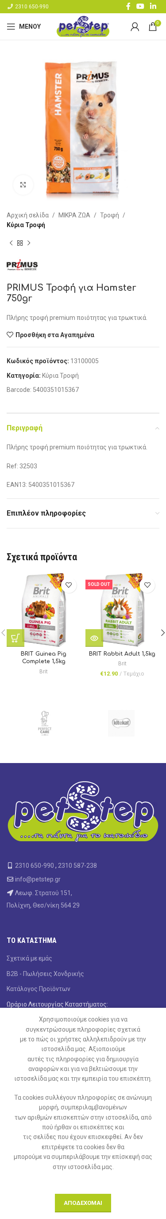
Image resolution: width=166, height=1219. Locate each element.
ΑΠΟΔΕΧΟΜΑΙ (83, 1203)
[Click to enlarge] (23, 185)
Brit (43, 671)
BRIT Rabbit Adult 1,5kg (122, 654)
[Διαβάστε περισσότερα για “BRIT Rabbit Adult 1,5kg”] (94, 638)
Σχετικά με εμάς (29, 958)
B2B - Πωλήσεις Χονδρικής (45, 973)
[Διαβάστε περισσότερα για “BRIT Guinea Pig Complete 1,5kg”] (15, 638)
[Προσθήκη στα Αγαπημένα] (69, 585)
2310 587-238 (77, 865)
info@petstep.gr (38, 879)
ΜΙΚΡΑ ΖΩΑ (74, 215)
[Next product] (28, 243)
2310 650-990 (32, 7)
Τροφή (109, 215)
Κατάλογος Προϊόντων (38, 988)
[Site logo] (83, 26)
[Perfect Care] (45, 723)
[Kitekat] (121, 723)
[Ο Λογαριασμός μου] (135, 26)
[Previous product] (11, 243)
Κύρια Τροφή (26, 224)
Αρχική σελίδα (28, 215)
